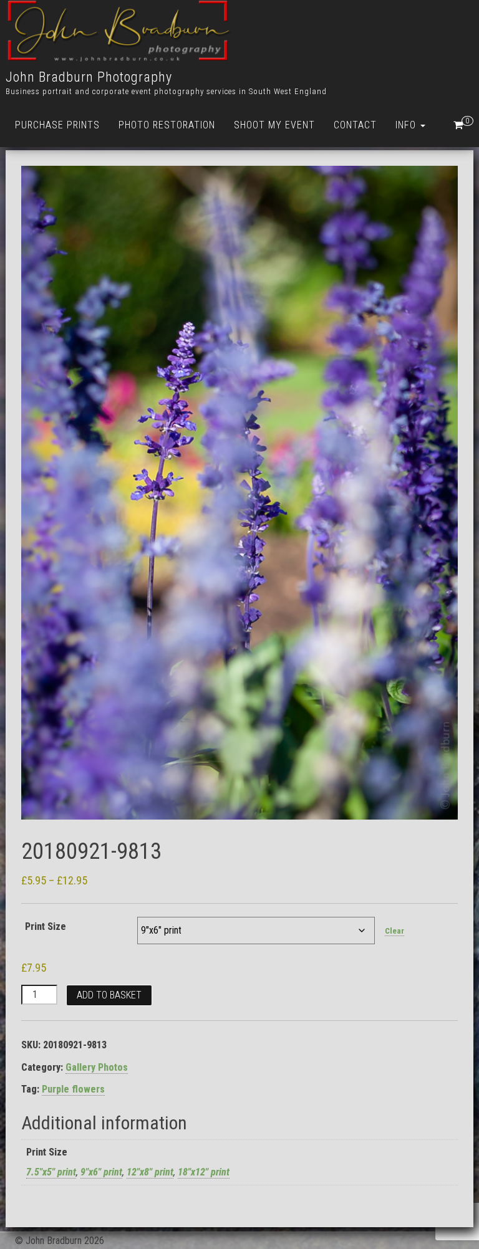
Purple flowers (73, 1089)
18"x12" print (204, 1172)
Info (407, 125)
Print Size (45, 926)
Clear (394, 931)
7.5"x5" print (51, 1172)
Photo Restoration (167, 125)
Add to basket (109, 995)
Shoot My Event (274, 125)
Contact (355, 125)
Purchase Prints (57, 125)
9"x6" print (101, 1172)
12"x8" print (150, 1172)
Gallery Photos (96, 1067)
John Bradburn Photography (89, 77)
